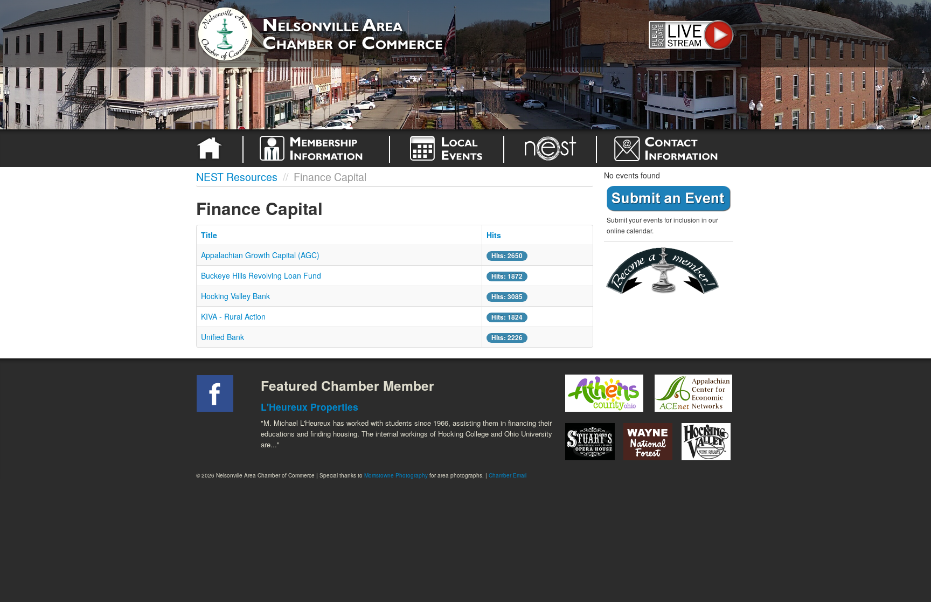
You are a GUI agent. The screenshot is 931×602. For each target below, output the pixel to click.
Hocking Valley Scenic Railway (706, 441)
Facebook (215, 393)
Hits (494, 235)
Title (209, 235)
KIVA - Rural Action (233, 316)
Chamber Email (507, 475)
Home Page (211, 148)
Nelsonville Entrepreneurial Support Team (550, 148)
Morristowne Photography (396, 475)
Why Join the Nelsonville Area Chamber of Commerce (316, 148)
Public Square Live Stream (689, 33)
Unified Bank (222, 336)
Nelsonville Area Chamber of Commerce (322, 31)
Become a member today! (666, 271)
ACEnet (693, 393)
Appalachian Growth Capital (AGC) (260, 255)
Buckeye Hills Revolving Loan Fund (261, 275)
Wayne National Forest (648, 441)
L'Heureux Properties (309, 406)
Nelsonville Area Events (446, 148)
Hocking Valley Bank (235, 295)
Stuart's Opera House (590, 441)
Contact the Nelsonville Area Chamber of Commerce (672, 148)
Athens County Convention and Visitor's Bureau (604, 393)
